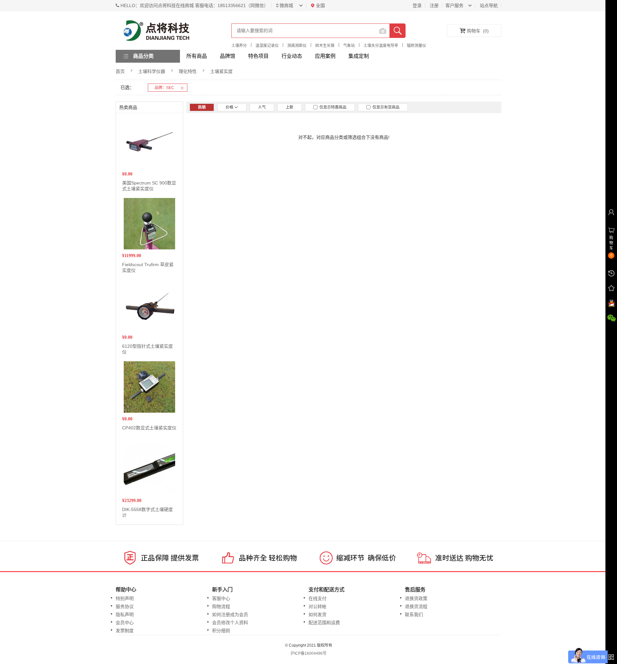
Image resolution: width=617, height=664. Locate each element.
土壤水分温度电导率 (380, 45)
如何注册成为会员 (230, 614)
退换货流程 (416, 606)
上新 (289, 107)
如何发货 (317, 614)
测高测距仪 (297, 45)
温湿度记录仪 (267, 45)
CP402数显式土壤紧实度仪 (149, 427)
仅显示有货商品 (385, 107)
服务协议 (125, 606)
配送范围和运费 (324, 622)
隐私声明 (125, 614)
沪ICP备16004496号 (308, 653)
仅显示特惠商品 (331, 107)
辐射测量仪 (416, 45)
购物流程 (221, 606)
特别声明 (125, 598)
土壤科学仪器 (151, 71)
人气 (262, 107)
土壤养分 (239, 45)
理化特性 (188, 71)
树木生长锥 (325, 45)
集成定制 (358, 56)
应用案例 (325, 56)
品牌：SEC (164, 87)
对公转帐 (317, 606)
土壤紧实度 (221, 71)
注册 (434, 5)
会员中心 (125, 622)
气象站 (349, 45)
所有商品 (196, 56)
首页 (120, 71)
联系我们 (414, 614)
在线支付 (317, 598)
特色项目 (258, 56)
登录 (417, 5)
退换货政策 (416, 598)
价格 (230, 107)
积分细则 (221, 630)
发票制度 (125, 630)
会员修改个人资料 (230, 622)
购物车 (478, 30)
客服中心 (221, 598)
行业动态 (292, 56)
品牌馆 (227, 56)
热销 (202, 107)
